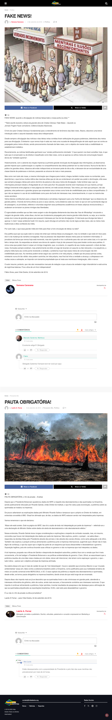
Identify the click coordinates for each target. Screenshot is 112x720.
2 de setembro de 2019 (35, 22)
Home (6, 10)
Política (12, 10)
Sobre (7, 280)
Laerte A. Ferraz (16, 408)
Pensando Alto (14, 396)
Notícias (32, 706)
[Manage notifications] (107, 715)
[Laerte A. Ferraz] (10, 614)
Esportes (41, 706)
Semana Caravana (17, 22)
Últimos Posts (16, 280)
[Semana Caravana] (10, 289)
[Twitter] (104, 288)
